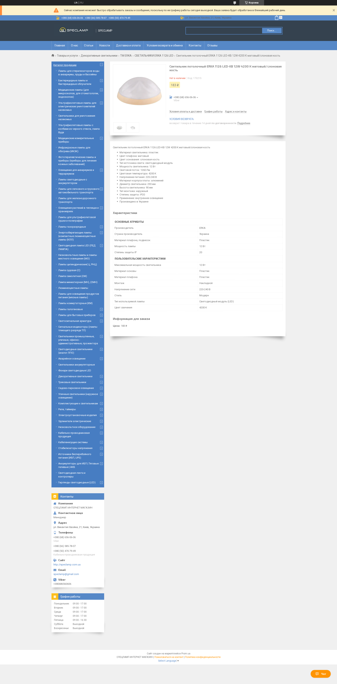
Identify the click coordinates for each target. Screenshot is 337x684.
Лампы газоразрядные (72, 226)
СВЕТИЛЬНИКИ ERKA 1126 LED (154, 55)
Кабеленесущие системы (73, 442)
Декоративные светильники (99, 55)
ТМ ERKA (126, 55)
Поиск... (272, 30)
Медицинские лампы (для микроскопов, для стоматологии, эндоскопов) (78, 93)
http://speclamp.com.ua (67, 564)
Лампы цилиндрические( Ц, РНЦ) (77, 264)
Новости (104, 45)
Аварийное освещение (71, 358)
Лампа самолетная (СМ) (72, 276)
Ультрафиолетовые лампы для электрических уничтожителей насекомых (77, 106)
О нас (74, 45)
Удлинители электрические (74, 421)
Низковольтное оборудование (76, 427)
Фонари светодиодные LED (74, 370)
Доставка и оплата (128, 45)
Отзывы (212, 45)
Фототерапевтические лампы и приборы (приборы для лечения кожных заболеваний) (77, 161)
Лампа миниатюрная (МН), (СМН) (78, 282)
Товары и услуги (67, 55)
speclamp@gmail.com (66, 574)
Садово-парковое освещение (76, 388)
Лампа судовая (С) (69, 270)
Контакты (195, 45)
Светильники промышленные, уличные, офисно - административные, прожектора (78, 340)
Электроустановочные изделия (77, 415)
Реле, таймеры (67, 409)
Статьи (88, 45)
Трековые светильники (72, 382)
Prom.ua (185, 653)
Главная (60, 45)
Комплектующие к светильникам (78, 403)
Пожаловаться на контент (168, 657)
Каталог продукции (64, 65)
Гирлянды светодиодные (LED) (77, 482)
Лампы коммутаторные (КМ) (75, 303)
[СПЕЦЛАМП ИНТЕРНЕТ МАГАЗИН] (73, 30)
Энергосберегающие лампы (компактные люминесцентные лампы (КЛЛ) (77, 236)
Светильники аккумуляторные (76, 364)
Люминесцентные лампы (73, 288)
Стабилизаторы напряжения (75, 448)
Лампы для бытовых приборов (77, 315)
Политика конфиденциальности (203, 657)
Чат (323, 673)
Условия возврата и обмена (165, 45)
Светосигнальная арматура (74, 320)
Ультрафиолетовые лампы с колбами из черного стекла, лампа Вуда (79, 129)
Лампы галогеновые (70, 309)
